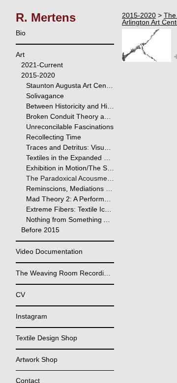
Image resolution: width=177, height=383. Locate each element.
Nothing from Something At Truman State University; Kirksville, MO (70, 219)
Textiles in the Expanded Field (70, 158)
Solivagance (45, 96)
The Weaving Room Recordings (65, 273)
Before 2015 (40, 230)
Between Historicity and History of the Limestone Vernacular (70, 106)
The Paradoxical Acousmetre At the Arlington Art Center (70, 178)
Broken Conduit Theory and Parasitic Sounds (70, 116)
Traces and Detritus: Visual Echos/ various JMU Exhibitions (70, 147)
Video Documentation (49, 251)
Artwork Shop (37, 359)
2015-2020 (38, 75)
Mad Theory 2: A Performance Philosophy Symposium (70, 199)
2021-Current (42, 65)
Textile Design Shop (46, 338)
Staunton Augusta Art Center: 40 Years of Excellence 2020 (70, 85)
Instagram (31, 316)
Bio (21, 33)
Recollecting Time (53, 137)
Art (20, 54)
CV (20, 295)
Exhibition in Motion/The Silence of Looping (70, 168)
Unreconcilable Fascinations (70, 127)
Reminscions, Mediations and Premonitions (70, 188)
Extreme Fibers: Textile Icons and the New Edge (70, 209)
